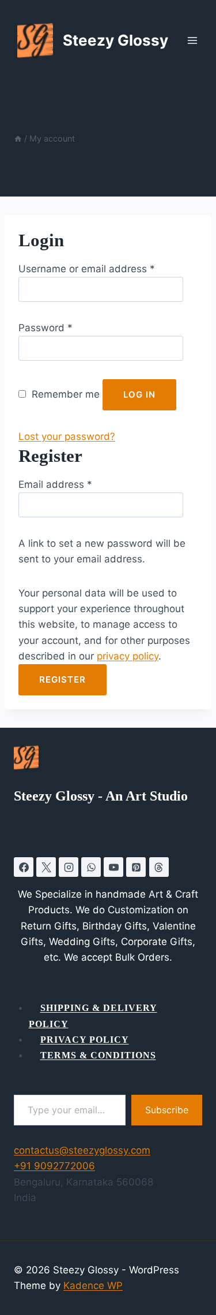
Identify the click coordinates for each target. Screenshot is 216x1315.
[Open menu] (198, 40)
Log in (139, 394)
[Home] (18, 138)
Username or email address (86, 269)
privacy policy (127, 656)
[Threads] (159, 867)
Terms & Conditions (98, 1055)
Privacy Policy (84, 1039)
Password (45, 328)
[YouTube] (113, 867)
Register (62, 679)
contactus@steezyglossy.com (82, 1150)
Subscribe (166, 1110)
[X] (46, 867)
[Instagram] (68, 867)
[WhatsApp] (91, 867)
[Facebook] (23, 867)
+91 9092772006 (54, 1166)
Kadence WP (93, 1285)
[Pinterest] (136, 867)
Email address (55, 484)
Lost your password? (66, 436)
